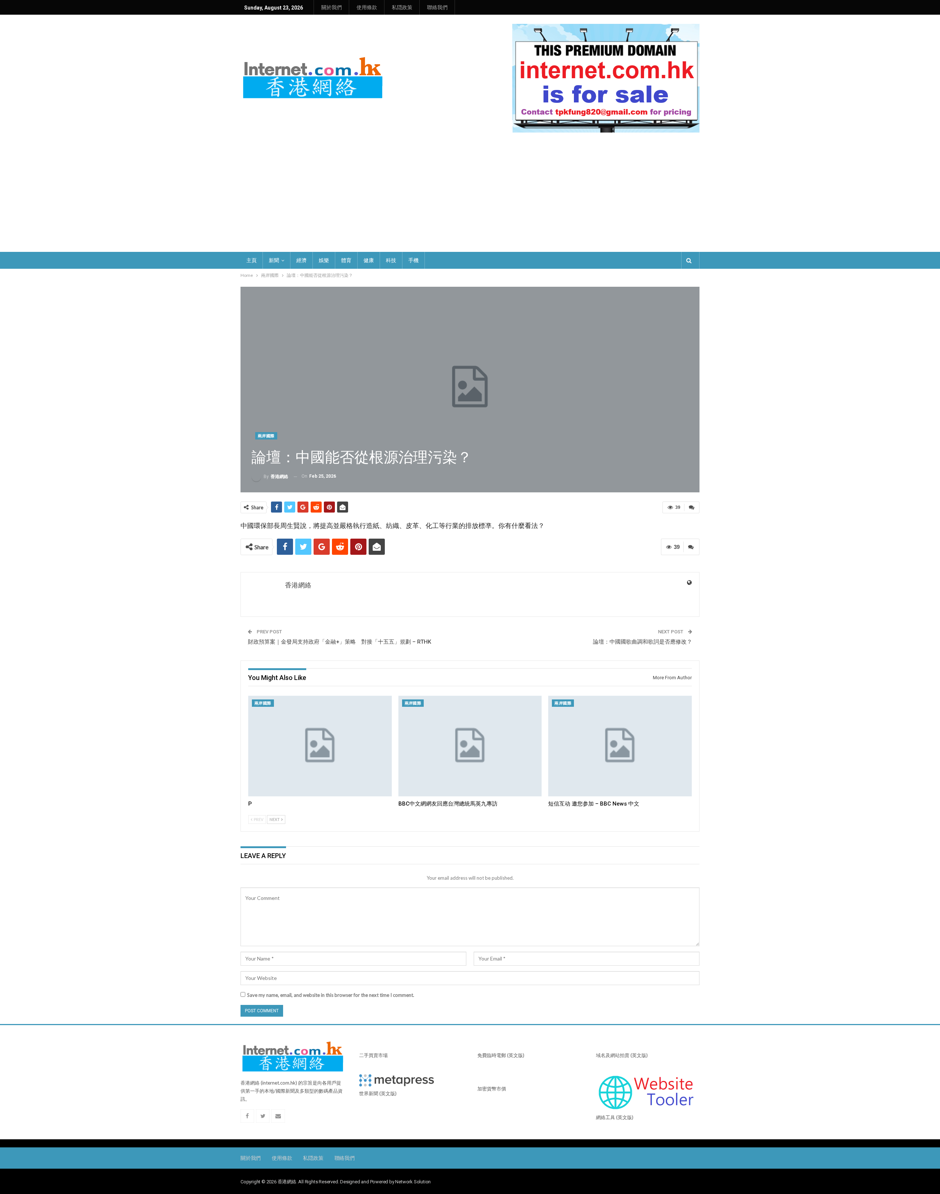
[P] (320, 746)
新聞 (274, 260)
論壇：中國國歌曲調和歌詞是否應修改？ (642, 641)
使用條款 (367, 7)
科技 (391, 260)
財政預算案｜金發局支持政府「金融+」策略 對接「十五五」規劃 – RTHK (339, 641)
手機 (413, 260)
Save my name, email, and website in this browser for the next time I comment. (330, 995)
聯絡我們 (437, 7)
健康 (369, 260)
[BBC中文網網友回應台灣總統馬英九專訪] (470, 746)
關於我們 (331, 7)
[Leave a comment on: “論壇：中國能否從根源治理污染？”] (691, 507)
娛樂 (324, 260)
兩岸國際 (266, 436)
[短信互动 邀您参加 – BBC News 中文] (620, 746)
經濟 (301, 260)
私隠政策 (402, 7)
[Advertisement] (470, 196)
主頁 (251, 260)
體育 (346, 260)
